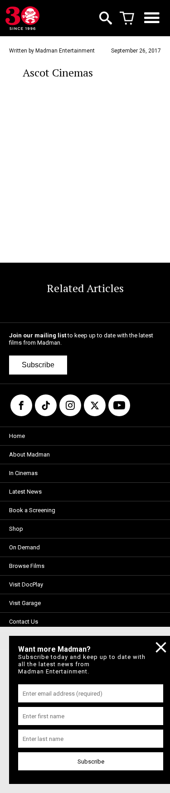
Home (17, 436)
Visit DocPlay (26, 584)
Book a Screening (32, 510)
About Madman (29, 454)
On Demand (24, 547)
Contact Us (23, 621)
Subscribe (38, 365)
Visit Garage (25, 603)
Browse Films (26, 565)
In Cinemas (23, 473)
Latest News (25, 491)
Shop (16, 528)
